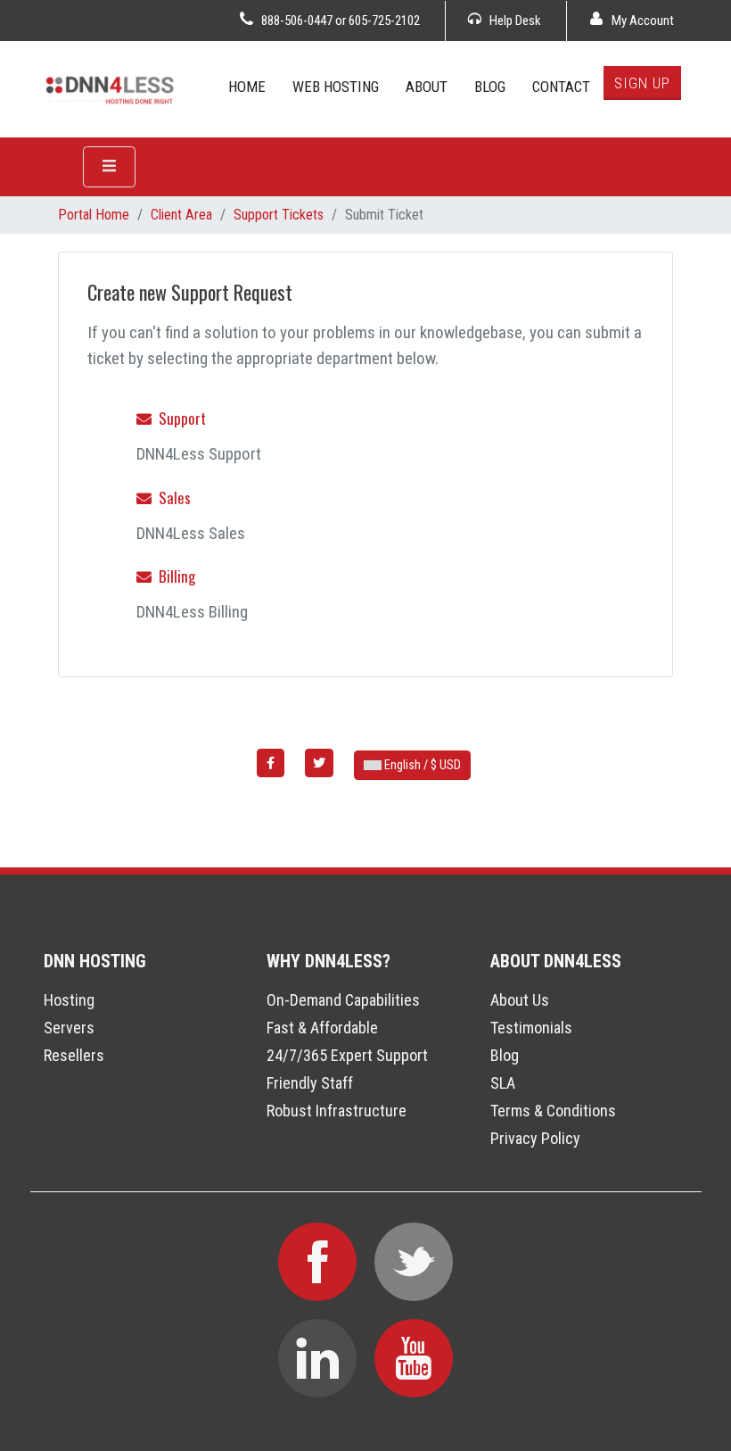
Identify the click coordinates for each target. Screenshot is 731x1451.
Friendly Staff (310, 1083)
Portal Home (93, 214)
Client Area (181, 214)
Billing (173, 576)
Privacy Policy (535, 1138)
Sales (171, 497)
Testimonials (531, 1027)
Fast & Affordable (322, 1027)
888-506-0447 (297, 20)
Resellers (74, 1055)
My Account (641, 20)
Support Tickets (279, 214)
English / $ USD (421, 765)
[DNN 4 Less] (111, 88)
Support (179, 418)
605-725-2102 (384, 20)
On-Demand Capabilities (343, 1000)
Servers (69, 1027)
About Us (519, 1000)
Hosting (69, 1000)
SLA (502, 1083)
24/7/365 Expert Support (347, 1055)
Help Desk (514, 20)
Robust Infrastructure (337, 1110)
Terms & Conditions (553, 1110)
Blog (504, 1055)
